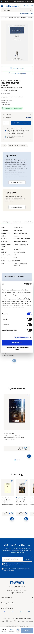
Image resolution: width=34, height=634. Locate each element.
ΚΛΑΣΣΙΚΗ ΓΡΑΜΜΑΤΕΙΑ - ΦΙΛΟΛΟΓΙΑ (18, 17)
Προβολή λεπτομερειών (21, 337)
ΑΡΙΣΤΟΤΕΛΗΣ (5, 93)
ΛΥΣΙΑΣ (4, 353)
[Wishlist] (24, 6)
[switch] (29, 319)
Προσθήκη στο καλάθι (21, 123)
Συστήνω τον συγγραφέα (19, 73)
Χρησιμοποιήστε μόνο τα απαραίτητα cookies (17, 348)
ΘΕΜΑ (6, 17)
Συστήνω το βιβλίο (18, 68)
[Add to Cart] (14, 360)
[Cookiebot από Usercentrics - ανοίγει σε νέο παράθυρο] (24, 284)
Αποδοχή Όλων (17, 342)
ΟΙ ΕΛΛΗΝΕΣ (7, 104)
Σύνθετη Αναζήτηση (26, 13)
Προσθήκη (27, 630)
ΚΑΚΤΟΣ (8, 102)
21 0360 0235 (30, 1)
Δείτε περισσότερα (17, 182)
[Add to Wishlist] (18, 630)
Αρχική (2, 17)
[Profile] (28, 6)
